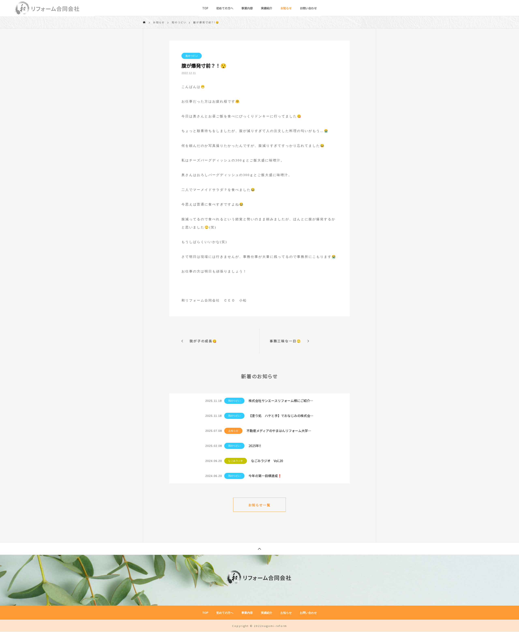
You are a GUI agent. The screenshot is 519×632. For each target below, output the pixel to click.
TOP (205, 8)
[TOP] (259, 548)
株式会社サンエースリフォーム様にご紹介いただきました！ (281, 400)
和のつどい (192, 55)
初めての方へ (224, 8)
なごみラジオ (235, 460)
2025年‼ (255, 445)
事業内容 (247, 8)
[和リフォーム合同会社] (47, 8)
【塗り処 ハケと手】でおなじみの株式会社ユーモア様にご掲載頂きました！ (281, 415)
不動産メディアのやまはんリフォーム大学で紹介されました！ (280, 430)
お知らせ (286, 8)
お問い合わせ (308, 8)
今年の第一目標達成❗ (265, 475)
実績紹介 (266, 8)
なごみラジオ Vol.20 (267, 460)
